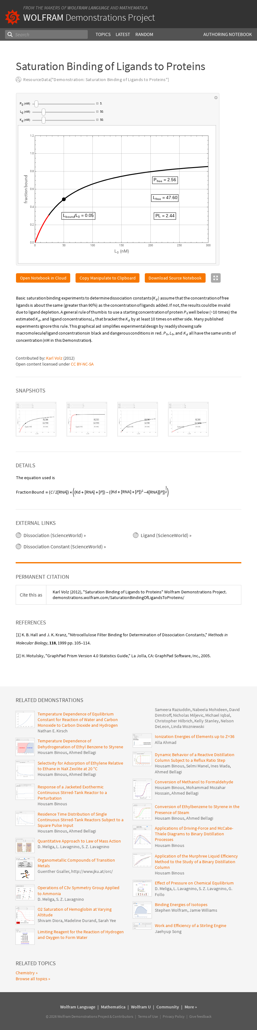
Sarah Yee (107, 920)
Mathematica (133, 8)
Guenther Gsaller (53, 871)
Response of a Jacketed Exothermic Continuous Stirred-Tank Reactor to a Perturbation (72, 792)
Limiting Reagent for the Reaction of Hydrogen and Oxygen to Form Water (81, 934)
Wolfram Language (88, 8)
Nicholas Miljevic (188, 715)
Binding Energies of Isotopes (181, 904)
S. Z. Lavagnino (95, 846)
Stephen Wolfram (171, 910)
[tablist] (128, 419)
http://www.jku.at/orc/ (92, 871)
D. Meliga (46, 846)
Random (144, 34)
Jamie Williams (203, 910)
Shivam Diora (50, 920)
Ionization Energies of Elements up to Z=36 (194, 736)
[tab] (36, 419)
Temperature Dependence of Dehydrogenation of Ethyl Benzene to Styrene (80, 743)
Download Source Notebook (175, 278)
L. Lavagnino (68, 846)
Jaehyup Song (168, 931)
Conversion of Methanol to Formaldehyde (194, 782)
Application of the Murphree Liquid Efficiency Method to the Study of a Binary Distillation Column (196, 861)
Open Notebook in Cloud (43, 278)
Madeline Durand (80, 920)
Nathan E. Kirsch (53, 731)
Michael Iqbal (217, 715)
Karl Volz (54, 358)
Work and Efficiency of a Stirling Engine (190, 925)
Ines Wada (220, 766)
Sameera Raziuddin (173, 709)
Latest (123, 34)
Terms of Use (148, 1016)
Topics (103, 34)
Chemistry (25, 973)
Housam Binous (52, 752)
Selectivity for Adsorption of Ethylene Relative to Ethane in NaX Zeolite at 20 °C (80, 765)
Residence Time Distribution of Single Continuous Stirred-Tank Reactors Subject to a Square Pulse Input (80, 819)
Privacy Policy (174, 1016)
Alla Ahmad (165, 742)
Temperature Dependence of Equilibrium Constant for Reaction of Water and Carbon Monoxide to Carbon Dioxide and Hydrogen (78, 719)
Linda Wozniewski (187, 726)
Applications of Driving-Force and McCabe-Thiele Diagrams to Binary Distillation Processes (194, 833)
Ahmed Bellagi (82, 752)
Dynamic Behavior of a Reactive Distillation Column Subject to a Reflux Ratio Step (194, 757)
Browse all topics (31, 978)
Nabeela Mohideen (209, 709)
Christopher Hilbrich (173, 721)
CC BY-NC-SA (82, 364)
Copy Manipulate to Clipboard (108, 278)
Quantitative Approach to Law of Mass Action (79, 841)
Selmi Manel (197, 766)
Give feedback (200, 1016)
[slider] (63, 103)
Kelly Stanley (206, 721)
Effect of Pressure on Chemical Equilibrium (194, 883)
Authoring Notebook (227, 34)
